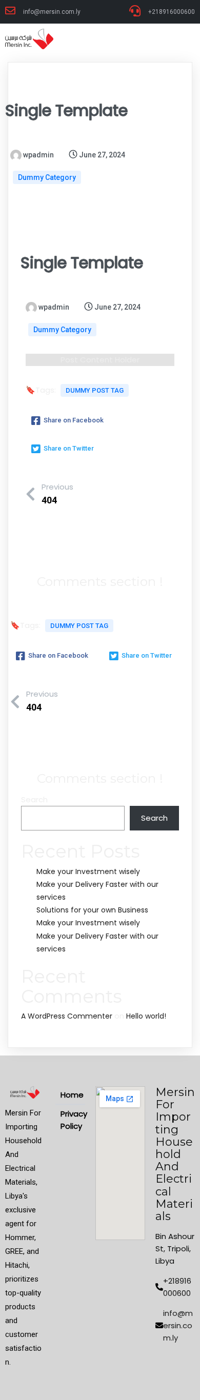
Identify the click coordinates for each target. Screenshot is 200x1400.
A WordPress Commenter (66, 1016)
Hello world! (146, 1016)
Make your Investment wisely (88, 871)
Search (34, 799)
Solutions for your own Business (92, 910)
